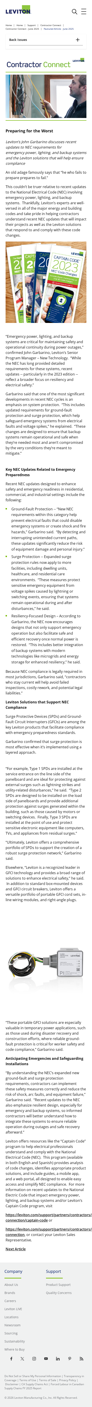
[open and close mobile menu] (84, 11)
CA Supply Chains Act (34, 1384)
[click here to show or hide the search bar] (74, 11)
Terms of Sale (47, 1380)
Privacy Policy (67, 1380)
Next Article (16, 1249)
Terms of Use (27, 1380)
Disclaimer (12, 1384)
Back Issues (18, 40)
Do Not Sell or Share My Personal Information (32, 1376)
